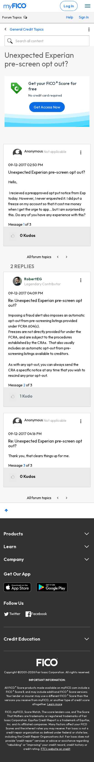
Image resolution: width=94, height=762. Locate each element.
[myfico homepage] (15, 5)
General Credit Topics (27, 29)
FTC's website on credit (55, 749)
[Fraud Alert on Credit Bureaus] (58, 257)
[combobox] (47, 41)
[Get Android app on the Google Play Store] (52, 587)
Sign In (83, 17)
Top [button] (6, 510)
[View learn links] (86, 546)
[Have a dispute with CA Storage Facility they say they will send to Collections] (66, 257)
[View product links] (86, 533)
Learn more (54, 704)
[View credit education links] (86, 639)
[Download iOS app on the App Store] (17, 587)
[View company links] (86, 559)
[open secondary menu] (88, 6)
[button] (81, 150)
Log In (69, 6)
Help (69, 17)
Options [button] (89, 29)
